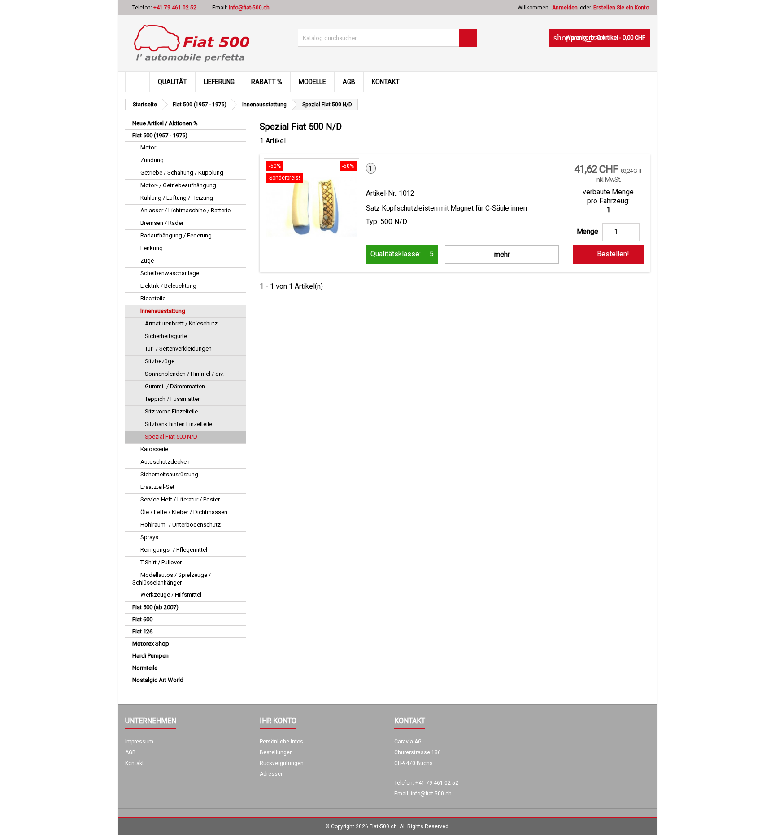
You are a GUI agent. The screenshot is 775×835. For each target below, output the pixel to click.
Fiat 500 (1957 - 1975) (159, 135)
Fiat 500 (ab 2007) (155, 607)
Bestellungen (276, 752)
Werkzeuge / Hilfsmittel (170, 594)
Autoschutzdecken (165, 461)
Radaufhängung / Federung (176, 235)
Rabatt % (266, 81)
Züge (147, 260)
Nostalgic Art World (157, 680)
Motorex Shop (150, 643)
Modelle (312, 81)
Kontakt (386, 81)
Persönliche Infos (281, 741)
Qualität (172, 81)
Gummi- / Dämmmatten (175, 386)
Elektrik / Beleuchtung (168, 285)
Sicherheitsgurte (166, 336)
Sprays (149, 537)
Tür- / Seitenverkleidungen (178, 348)
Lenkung (151, 248)
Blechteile (152, 298)
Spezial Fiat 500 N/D (171, 436)
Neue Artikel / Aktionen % (165, 123)
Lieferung (219, 81)
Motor (148, 147)
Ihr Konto (278, 720)
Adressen (272, 774)
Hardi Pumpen (150, 655)
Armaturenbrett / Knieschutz (181, 323)
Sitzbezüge (159, 361)
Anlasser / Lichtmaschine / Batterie (185, 210)
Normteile (144, 667)
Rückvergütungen (282, 763)
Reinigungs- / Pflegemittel (173, 549)
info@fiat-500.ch (249, 7)
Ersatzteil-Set (157, 486)
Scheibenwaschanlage (169, 273)
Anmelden (565, 7)
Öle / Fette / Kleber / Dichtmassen (183, 512)
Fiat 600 (142, 619)
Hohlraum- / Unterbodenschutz (180, 524)
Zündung (152, 160)
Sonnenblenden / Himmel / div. (184, 373)
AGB (349, 81)
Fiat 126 (142, 631)
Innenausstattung (162, 311)
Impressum (139, 741)
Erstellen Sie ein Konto (621, 7)
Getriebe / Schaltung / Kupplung (181, 172)
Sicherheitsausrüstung (169, 474)
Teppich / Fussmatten (173, 399)
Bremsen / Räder (161, 223)
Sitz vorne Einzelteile (171, 411)
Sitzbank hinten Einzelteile (178, 424)
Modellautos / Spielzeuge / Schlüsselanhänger (171, 578)
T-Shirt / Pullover (161, 562)
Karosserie (154, 449)
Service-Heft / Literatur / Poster (180, 499)
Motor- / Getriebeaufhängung (178, 185)
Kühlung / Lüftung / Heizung (176, 197)
